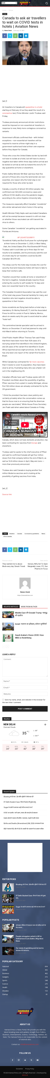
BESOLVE (25, 1075)
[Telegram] (26, 35)
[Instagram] (18, 1060)
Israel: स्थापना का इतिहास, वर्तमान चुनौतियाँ (31, 624)
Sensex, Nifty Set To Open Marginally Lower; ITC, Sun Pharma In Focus (38, 566)
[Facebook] (4, 35)
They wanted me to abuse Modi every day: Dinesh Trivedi (13, 565)
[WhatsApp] (15, 35)
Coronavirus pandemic (32, 533)
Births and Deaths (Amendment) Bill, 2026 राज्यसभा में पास (24, 823)
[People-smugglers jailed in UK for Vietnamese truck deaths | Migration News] (8, 939)
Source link (7, 494)
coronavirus (7, 113)
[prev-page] (3, 646)
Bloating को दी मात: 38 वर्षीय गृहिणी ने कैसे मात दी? (19, 797)
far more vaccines (37, 362)
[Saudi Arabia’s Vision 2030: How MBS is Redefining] (8, 638)
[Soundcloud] (25, 1060)
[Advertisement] (25, 82)
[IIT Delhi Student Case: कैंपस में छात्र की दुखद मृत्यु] (8, 898)
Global (11, 10)
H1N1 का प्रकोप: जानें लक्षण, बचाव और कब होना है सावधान (21, 813)
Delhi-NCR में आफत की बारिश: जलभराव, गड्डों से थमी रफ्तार (21, 818)
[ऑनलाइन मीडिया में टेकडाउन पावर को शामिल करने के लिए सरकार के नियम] (8, 928)
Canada (19, 533)
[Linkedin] (20, 35)
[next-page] (7, 646)
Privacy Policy (29, 1069)
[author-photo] (25, 589)
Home (4, 10)
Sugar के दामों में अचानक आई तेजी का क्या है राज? (18, 807)
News (43, 533)
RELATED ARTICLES (11, 607)
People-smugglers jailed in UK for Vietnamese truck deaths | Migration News (29, 938)
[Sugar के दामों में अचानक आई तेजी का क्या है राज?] (8, 910)
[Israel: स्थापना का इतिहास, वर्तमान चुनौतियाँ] (8, 627)
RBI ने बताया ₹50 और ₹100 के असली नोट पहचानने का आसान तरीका (24, 829)
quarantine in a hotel (33, 107)
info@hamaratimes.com (29, 1044)
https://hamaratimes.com (25, 595)
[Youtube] (37, 1060)
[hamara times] (25, 3)
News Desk (8, 30)
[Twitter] (10, 35)
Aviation (12, 533)
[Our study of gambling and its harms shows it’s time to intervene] (8, 951)
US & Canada (7, 536)
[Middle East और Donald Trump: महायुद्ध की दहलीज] (8, 614)
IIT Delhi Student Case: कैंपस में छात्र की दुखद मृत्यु (20, 802)
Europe (34, 443)
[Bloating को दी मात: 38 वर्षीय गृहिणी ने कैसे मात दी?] (8, 887)
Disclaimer (19, 1069)
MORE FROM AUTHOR (29, 607)
